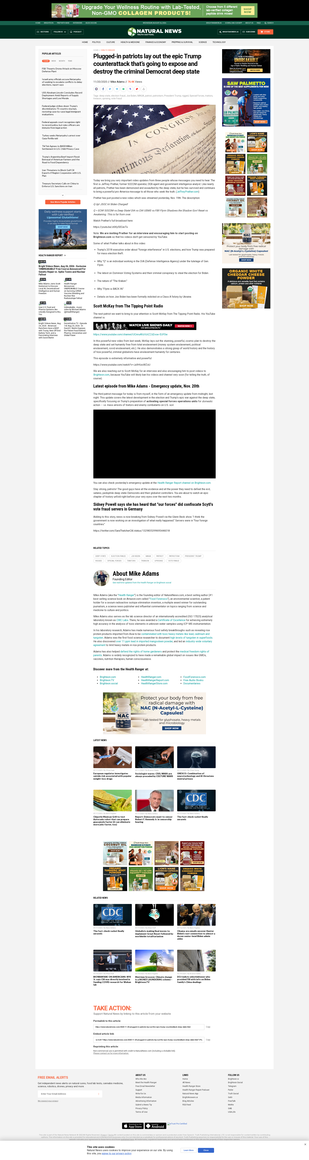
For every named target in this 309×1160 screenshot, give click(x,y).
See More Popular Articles (62, 202)
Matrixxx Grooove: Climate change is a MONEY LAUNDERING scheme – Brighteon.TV (153, 979)
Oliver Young (194, 770)
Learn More (189, 1150)
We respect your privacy (48, 1101)
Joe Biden (131, 95)
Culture (110, 42)
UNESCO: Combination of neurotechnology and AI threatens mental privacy (195, 776)
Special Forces (197, 95)
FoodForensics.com (194, 677)
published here (127, 1139)
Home (37, 23)
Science (203, 42)
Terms (111, 1135)
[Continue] (98, 1093)
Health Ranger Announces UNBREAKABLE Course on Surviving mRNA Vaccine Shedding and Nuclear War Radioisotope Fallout (74, 291)
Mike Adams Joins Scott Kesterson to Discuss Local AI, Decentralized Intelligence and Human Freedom (49, 289)
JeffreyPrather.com (187, 191)
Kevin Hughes (111, 813)
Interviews (77, 23)
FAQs (259, 23)
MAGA (140, 95)
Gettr (230, 1097)
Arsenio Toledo (153, 770)
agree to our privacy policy (116, 1153)
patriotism (158, 95)
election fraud (118, 95)
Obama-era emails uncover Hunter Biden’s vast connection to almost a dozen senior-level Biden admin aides (196, 935)
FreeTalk (231, 1101)
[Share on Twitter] (110, 89)
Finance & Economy (155, 42)
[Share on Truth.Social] (130, 89)
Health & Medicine (130, 42)
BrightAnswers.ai (214, 23)
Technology (219, 42)
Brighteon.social (109, 683)
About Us (249, 23)
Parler (230, 1090)
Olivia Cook (110, 770)
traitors (209, 95)
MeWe (231, 1105)
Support (139, 1090)
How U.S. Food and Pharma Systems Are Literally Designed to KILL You (50, 310)
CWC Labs (122, 620)
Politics (96, 42)
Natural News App (190, 1093)
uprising (106, 98)
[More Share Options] (144, 89)
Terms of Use (141, 1112)
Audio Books (91, 23)
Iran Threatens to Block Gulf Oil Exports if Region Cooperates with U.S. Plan (61, 173)
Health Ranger (108, 50)
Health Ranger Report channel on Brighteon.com (184, 482)
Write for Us (141, 1093)
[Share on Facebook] (103, 89)
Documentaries (191, 683)
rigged (185, 95)
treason (97, 98)
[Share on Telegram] (117, 89)
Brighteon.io (233, 1079)
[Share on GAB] (123, 89)
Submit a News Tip (144, 1105)
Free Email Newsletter (145, 1086)
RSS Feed (187, 1105)
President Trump (172, 95)
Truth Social (233, 1093)
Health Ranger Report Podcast (196, 1090)
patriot (148, 95)
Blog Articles (188, 1101)
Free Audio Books (193, 680)
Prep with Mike (63, 23)
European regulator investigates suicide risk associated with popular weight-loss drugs (112, 776)
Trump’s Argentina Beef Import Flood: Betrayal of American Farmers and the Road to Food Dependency (61, 159)
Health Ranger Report (51, 255)
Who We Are (141, 1079)
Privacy (104, 1135)
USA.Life (231, 1112)
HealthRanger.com (151, 677)
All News (186, 1082)
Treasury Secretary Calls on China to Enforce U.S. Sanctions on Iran (60, 185)
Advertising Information (146, 1101)
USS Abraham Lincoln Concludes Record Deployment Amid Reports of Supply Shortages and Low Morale (62, 95)
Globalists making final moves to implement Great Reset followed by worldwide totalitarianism (154, 933)
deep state (104, 95)
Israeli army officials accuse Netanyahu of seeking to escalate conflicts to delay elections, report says (62, 82)
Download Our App (233, 23)
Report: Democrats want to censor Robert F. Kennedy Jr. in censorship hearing (154, 819)
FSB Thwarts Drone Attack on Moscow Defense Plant (61, 70)
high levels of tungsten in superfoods (191, 637)
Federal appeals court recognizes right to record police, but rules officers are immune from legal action (61, 125)
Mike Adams (117, 81)
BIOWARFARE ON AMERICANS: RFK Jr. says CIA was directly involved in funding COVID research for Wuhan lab (112, 981)
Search (270, 23)
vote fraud (116, 98)
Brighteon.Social (235, 1082)
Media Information (144, 1097)
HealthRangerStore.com (154, 683)
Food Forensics (159, 598)
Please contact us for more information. (111, 1053)
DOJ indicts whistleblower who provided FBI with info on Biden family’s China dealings (193, 979)
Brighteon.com (101, 374)
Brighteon (48, 23)
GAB (230, 1108)
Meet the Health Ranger (146, 1082)
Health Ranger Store (191, 1086)
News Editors (153, 814)
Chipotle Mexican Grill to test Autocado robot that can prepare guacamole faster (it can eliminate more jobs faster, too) (111, 820)
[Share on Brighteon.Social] (96, 89)
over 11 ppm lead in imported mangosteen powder (144, 641)
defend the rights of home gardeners (141, 651)
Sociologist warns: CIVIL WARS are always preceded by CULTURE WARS (154, 774)
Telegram (232, 1086)
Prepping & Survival (182, 42)
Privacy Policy (142, 1108)
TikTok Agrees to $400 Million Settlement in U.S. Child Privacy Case (60, 147)
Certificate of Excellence (171, 620)
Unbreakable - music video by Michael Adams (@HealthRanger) (75, 309)
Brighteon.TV (107, 680)
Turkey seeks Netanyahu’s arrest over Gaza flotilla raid (61, 137)
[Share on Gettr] (137, 89)
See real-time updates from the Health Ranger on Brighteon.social (142, 583)
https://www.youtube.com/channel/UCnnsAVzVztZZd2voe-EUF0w (130, 334)
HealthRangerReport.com (155, 680)
